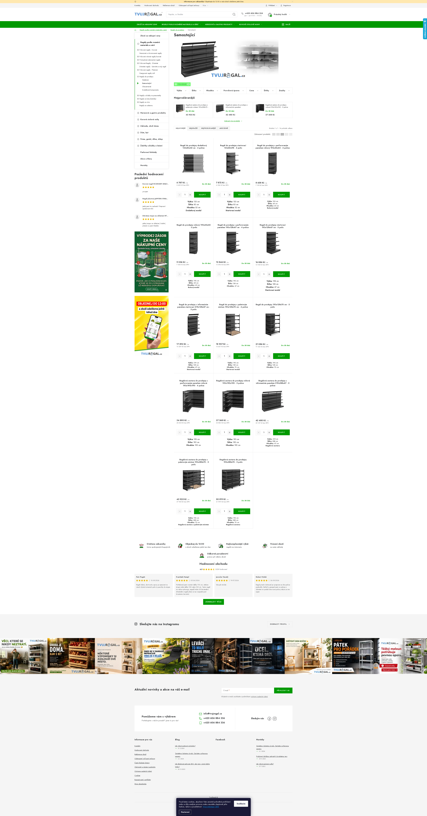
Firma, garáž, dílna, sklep (151, 139)
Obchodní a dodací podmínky (145, 767)
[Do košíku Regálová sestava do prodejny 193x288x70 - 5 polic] (242, 511)
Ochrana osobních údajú (143, 771)
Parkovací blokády (148, 152)
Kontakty (137, 5)
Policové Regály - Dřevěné (149, 63)
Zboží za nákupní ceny (150, 35)
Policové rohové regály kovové (150, 56)
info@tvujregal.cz (212, 713)
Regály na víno (145, 102)
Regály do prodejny (146, 76)
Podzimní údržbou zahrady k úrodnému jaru (271, 756)
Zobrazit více (213, 602)
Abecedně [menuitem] (224, 128)
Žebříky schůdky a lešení (151, 145)
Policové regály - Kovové (148, 50)
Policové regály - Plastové (149, 70)
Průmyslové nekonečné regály (150, 60)
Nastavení (185, 812)
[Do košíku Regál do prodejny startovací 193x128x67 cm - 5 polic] (281, 274)
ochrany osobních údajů (259, 696)
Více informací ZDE (211, 806)
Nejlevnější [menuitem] (181, 128)
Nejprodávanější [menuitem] (208, 128)
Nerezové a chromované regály (151, 53)
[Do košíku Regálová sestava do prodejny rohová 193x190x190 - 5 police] (242, 432)
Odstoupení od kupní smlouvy (189, 5)
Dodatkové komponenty (150, 90)
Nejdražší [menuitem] (193, 128)
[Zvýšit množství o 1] (190, 195)
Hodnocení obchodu (151, 5)
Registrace (287, 5)
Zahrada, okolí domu (149, 126)
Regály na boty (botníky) (148, 99)
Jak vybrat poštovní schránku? (185, 746)
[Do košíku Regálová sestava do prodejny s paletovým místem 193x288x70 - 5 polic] (202, 511)
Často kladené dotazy (142, 763)
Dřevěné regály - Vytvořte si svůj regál (153, 66)
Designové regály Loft (147, 73)
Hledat (234, 14)
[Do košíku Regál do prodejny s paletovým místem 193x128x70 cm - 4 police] (242, 356)
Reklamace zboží (169, 5)
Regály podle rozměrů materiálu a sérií (150, 43)
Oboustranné (146, 86)
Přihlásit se (283, 690)
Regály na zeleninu (146, 105)
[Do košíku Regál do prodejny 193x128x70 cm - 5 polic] (281, 356)
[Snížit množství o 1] (180, 195)
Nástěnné (145, 80)
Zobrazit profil (278, 624)
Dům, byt (144, 132)
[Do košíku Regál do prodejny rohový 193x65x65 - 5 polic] (202, 274)
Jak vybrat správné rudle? (265, 764)
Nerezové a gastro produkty (153, 113)
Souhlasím (241, 803)
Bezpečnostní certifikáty (143, 780)
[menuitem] (147, 24)
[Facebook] (269, 718)
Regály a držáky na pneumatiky (150, 95)
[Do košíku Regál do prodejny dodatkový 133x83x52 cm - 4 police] (202, 195)
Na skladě (183, 84)
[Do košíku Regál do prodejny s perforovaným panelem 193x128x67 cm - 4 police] (242, 274)
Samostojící (146, 83)
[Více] (286, 24)
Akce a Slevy (146, 159)
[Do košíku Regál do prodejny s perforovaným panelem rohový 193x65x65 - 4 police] (281, 195)
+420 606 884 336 (253, 13)
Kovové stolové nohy (149, 119)
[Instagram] (274, 718)
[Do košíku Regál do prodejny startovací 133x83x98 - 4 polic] (242, 195)
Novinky (144, 165)
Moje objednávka (140, 784)
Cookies (137, 775)
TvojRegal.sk (213, 797)
